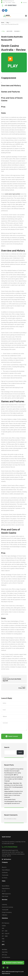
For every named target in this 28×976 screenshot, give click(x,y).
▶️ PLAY (13, 62)
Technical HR (5, 909)
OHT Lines (4, 954)
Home (2, 22)
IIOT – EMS (4, 931)
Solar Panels (5, 896)
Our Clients (4, 877)
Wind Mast (4, 949)
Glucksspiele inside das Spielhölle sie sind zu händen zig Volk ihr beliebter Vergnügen (13, 779)
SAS (3, 928)
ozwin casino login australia (12, 194)
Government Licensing (7, 907)
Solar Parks (5, 952)
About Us (4, 867)
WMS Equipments (6, 893)
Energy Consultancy (7, 912)
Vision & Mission (6, 870)
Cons (3, 113)
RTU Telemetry (5, 923)
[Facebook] (3, 10)
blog (8, 22)
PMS (3, 938)
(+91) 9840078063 (10, 847)
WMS (3, 941)
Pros (3, 107)
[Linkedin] (6, 10)
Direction (25, 2)
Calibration (4, 915)
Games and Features (10, 92)
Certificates (5, 872)
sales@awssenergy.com (8, 0)
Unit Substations (6, 957)
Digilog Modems (6, 888)
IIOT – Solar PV (5, 933)
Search (6, 747)
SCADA (4, 925)
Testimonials (5, 875)
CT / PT (4, 891)
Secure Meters (5, 886)
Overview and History (11, 85)
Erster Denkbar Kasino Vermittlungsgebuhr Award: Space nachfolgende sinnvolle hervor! (13, 801)
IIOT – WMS (5, 936)
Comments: (17, 31)
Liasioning (4, 904)
